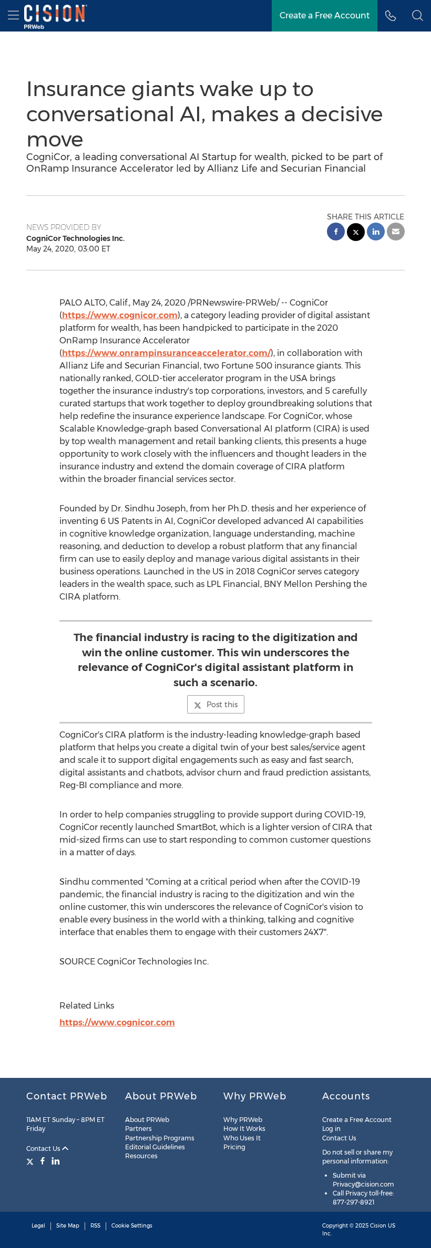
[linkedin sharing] (376, 233)
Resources (141, 1156)
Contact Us (44, 1148)
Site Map (67, 1225)
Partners (138, 1128)
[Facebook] (42, 1161)
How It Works (244, 1128)
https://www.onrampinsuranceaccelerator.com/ (166, 353)
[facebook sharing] (336, 233)
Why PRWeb (242, 1120)
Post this (222, 704)
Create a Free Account (325, 15)
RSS (95, 1225)
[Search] (417, 16)
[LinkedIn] (56, 1161)
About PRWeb (147, 1120)
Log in (331, 1128)
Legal (38, 1225)
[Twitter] (31, 1161)
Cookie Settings (131, 1225)
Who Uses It (242, 1138)
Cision (378, 1225)
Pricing (234, 1147)
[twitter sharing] (356, 233)
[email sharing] (396, 233)
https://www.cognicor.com (120, 315)
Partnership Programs (159, 1138)
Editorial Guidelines (155, 1147)
